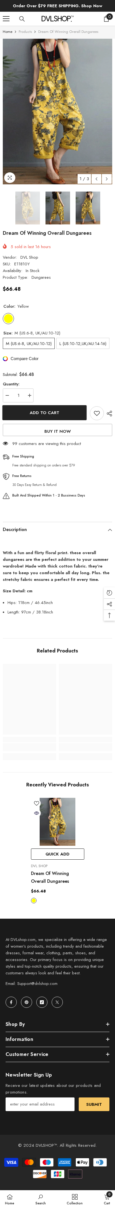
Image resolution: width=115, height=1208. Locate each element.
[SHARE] (108, 413)
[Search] (22, 19)
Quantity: (11, 384)
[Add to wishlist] (97, 413)
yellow (34, 900)
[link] (29, 747)
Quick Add (57, 854)
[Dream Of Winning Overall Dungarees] (57, 822)
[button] (96, 179)
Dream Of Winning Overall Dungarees (50, 877)
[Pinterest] (26, 1002)
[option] (57, 111)
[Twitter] (57, 1002)
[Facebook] (11, 1002)
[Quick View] (36, 813)
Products (25, 31)
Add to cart (45, 413)
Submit (94, 1104)
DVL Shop (29, 257)
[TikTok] (41, 1002)
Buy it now (57, 431)
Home (7, 31)
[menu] (6, 18)
